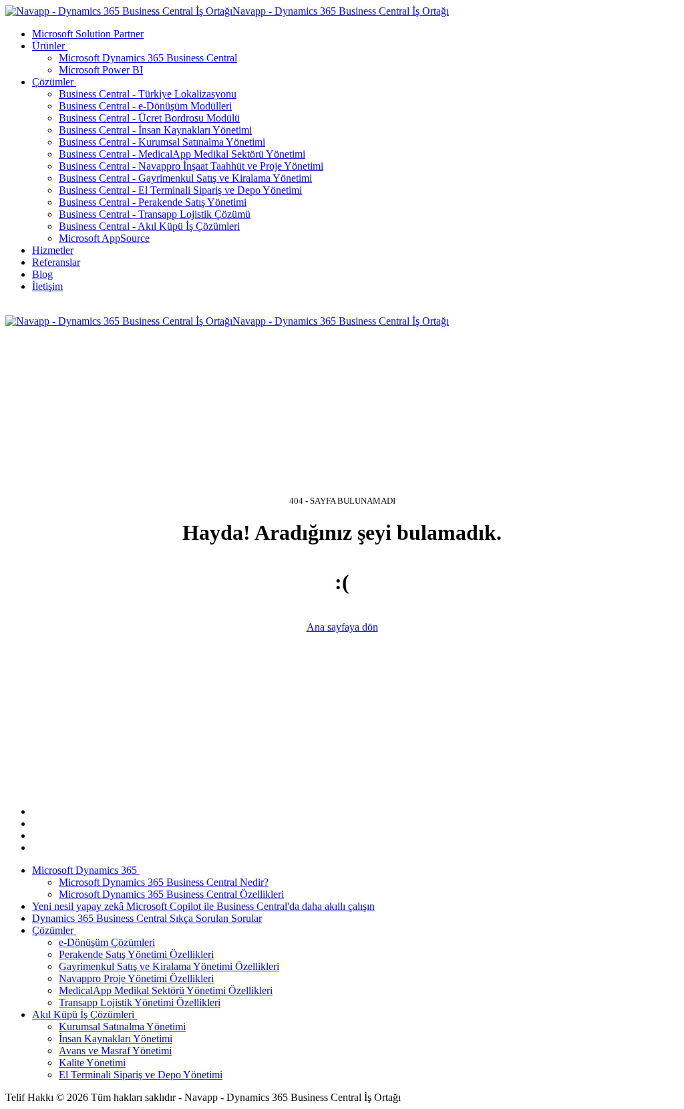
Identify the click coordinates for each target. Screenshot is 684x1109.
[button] (51, 45)
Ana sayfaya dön (342, 627)
